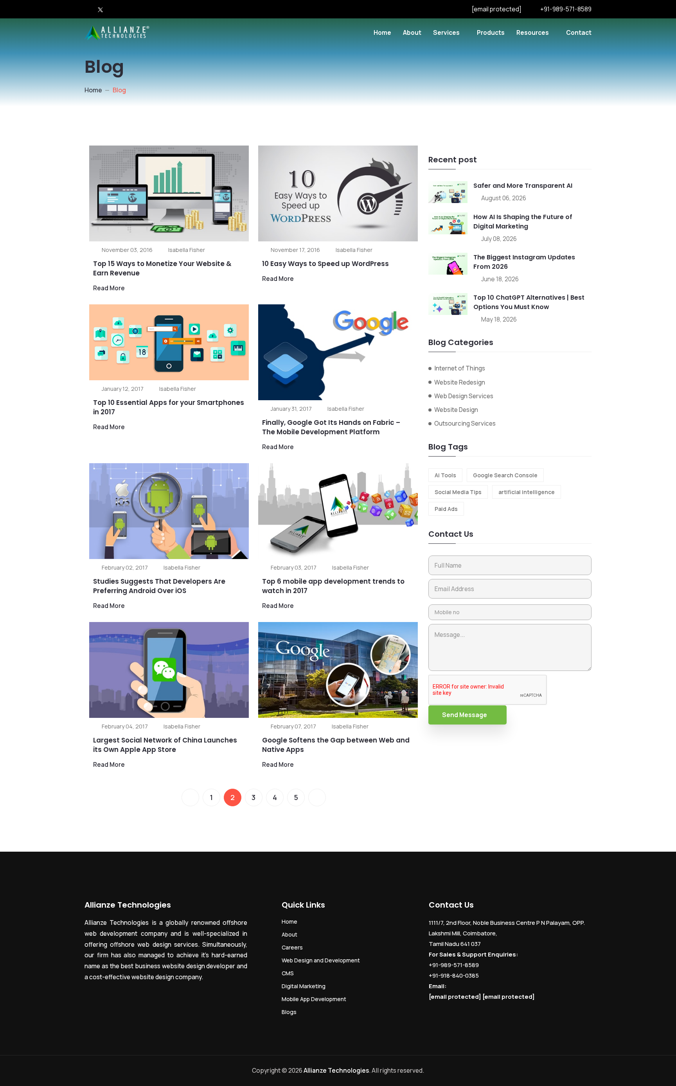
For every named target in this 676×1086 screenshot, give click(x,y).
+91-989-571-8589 (566, 9)
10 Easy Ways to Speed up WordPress (325, 263)
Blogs (289, 1012)
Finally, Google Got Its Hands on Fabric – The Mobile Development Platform (331, 427)
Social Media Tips (458, 492)
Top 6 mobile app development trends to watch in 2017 (333, 586)
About (412, 32)
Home (382, 32)
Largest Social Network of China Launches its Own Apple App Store (165, 744)
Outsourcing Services (465, 423)
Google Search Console (505, 475)
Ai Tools (445, 475)
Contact (579, 32)
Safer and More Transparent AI (522, 185)
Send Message (464, 714)
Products (491, 32)
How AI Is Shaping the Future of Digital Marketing (522, 221)
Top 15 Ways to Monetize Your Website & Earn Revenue (162, 268)
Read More (109, 288)
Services (446, 32)
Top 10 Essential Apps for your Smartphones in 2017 (168, 407)
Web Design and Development (321, 960)
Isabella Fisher (186, 250)
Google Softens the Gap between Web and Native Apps (336, 744)
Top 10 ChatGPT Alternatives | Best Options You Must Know (528, 302)
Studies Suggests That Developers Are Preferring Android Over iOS (159, 586)
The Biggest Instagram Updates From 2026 (524, 262)
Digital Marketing (303, 986)
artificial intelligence (526, 492)
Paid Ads (446, 508)
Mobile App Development (314, 999)
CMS (288, 973)
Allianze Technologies (336, 1070)
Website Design (456, 409)
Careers (292, 947)
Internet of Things (459, 368)
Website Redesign (459, 382)
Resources (532, 32)
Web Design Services (463, 396)
